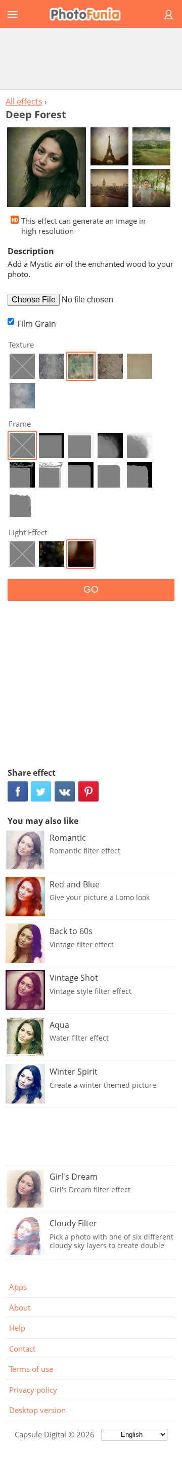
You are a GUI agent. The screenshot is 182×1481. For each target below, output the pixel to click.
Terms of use (31, 1369)
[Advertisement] (91, 58)
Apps (18, 1287)
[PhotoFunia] (89, 14)
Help (17, 1328)
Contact (22, 1349)
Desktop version (37, 1410)
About (19, 1307)
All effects (24, 101)
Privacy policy (33, 1390)
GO (91, 589)
